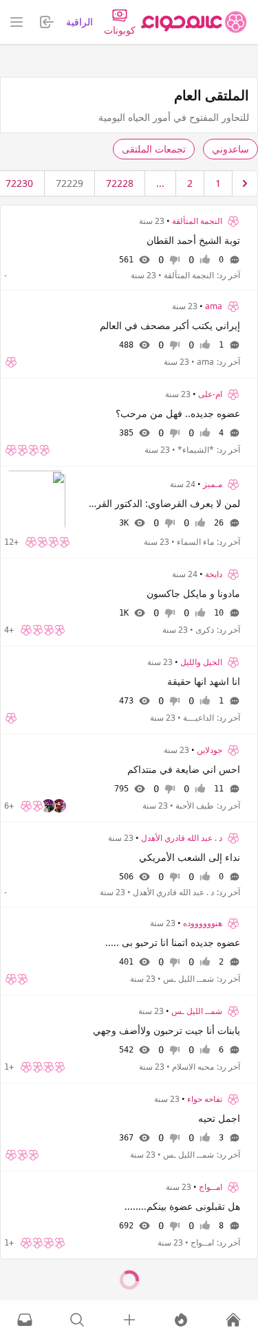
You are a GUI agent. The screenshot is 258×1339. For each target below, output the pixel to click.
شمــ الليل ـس (196, 1011)
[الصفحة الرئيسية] (194, 22)
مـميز (212, 484)
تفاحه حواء (204, 1099)
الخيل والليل (201, 662)
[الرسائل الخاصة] (25, 1320)
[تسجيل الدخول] (129, 1320)
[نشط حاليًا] (181, 1320)
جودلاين (209, 750)
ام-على (210, 394)
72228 (119, 183)
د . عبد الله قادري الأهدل (181, 838)
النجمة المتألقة (197, 221)
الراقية (79, 21)
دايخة (213, 574)
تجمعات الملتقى (154, 148)
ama (213, 306)
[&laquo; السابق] (245, 183)
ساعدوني (230, 148)
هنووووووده (202, 923)
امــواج (210, 1187)
